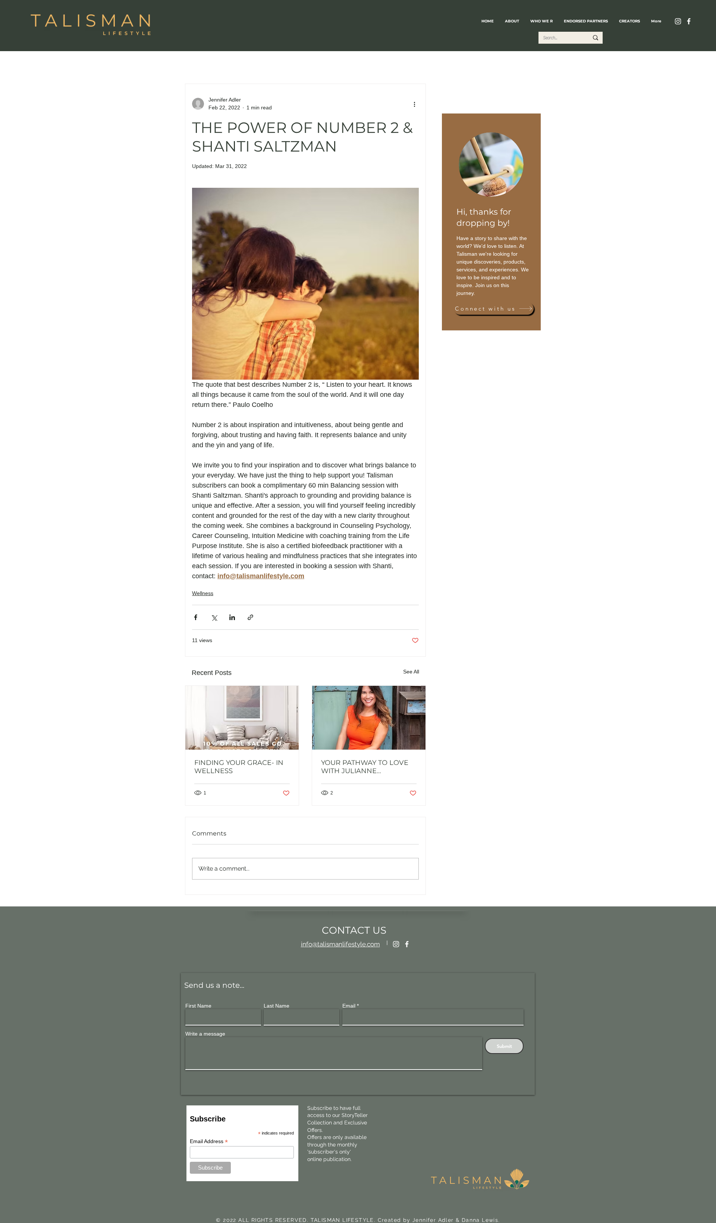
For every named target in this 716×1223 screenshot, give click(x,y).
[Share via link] (250, 617)
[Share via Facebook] (195, 617)
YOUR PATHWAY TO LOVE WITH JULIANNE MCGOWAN (364, 767)
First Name (198, 1005)
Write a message (205, 1033)
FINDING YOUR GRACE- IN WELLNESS (238, 767)
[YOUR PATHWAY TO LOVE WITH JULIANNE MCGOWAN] (368, 718)
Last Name (276, 1005)
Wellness (202, 593)
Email (348, 1005)
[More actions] (414, 103)
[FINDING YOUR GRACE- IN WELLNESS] (242, 718)
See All (411, 672)
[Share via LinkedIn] (232, 617)
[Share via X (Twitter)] (213, 617)
